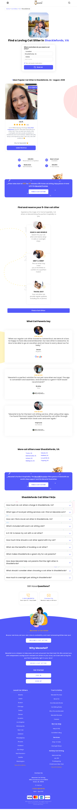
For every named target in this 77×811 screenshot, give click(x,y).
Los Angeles (20, 722)
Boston (20, 702)
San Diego (20, 749)
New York (20, 730)
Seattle (20, 757)
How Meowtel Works (56, 703)
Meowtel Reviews (56, 715)
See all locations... (20, 765)
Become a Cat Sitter (39, 640)
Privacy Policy (41, 803)
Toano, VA (29, 453)
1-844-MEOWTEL (28, 599)
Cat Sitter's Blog (56, 732)
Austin (20, 699)
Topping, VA (44, 460)
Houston (20, 718)
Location (29, 51)
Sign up (38, 681)
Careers (56, 719)
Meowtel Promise (41, 186)
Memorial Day (56, 755)
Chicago (20, 706)
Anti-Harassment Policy (40, 803)
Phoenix (20, 742)
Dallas (20, 710)
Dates (28, 57)
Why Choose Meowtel (56, 711)
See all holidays (56, 767)
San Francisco (20, 753)
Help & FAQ (56, 728)
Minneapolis (20, 726)
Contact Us (49, 599)
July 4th (56, 758)
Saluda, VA (44, 453)
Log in (38, 675)
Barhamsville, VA (31, 456)
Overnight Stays (56, 746)
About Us (56, 699)
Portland (20, 745)
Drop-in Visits (56, 742)
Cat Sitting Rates (56, 707)
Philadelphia (20, 738)
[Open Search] (69, 3)
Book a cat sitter (38, 663)
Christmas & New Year (56, 764)
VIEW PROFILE (21, 148)
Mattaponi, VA (30, 461)
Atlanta (20, 695)
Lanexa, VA (29, 458)
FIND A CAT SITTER (38, 192)
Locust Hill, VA (45, 458)
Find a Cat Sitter (38, 311)
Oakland (20, 734)
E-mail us (38, 785)
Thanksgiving (56, 761)
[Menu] (8, 3)
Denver (20, 714)
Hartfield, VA (44, 455)
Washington (20, 761)
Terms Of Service (32, 803)
